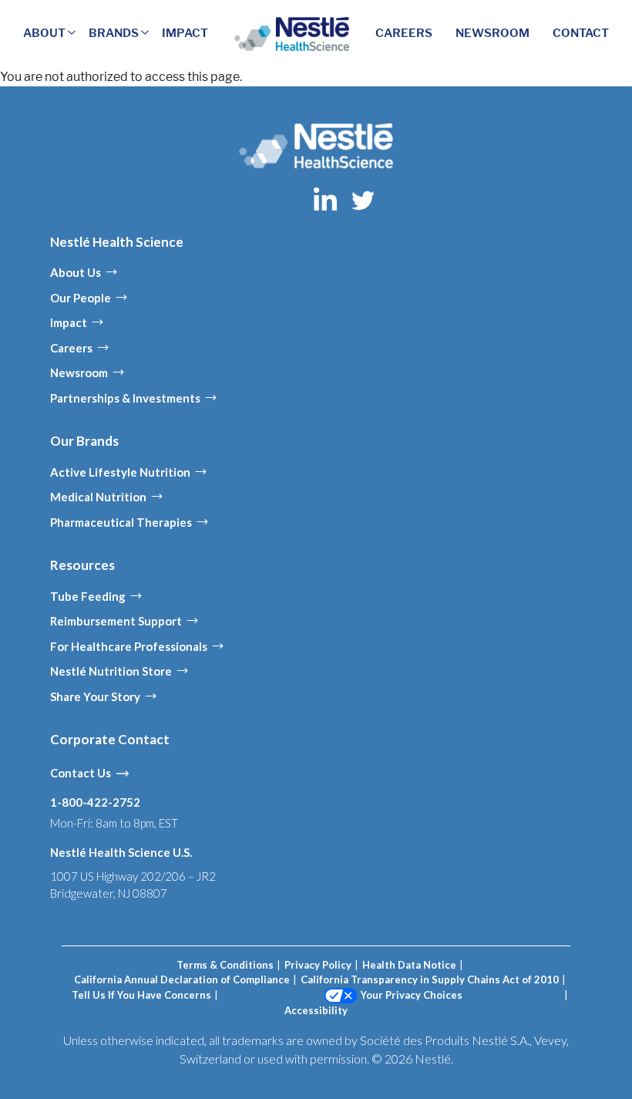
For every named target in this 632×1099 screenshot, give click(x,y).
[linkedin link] (326, 198)
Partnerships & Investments (125, 398)
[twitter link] (363, 198)
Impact (68, 322)
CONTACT (581, 33)
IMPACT (185, 33)
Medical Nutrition (98, 497)
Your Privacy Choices (411, 995)
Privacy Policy (317, 965)
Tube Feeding (88, 596)
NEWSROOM (492, 33)
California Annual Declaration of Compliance (182, 979)
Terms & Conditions (225, 965)
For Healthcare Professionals (128, 646)
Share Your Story (95, 696)
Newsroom (79, 372)
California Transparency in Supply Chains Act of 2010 (430, 979)
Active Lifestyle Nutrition (120, 472)
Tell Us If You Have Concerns (141, 995)
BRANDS (114, 33)
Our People (80, 298)
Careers (71, 348)
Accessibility (316, 1010)
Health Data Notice (409, 965)
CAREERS (403, 33)
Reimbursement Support (116, 621)
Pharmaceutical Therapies (121, 522)
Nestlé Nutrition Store (111, 671)
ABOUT (44, 33)
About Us (75, 272)
